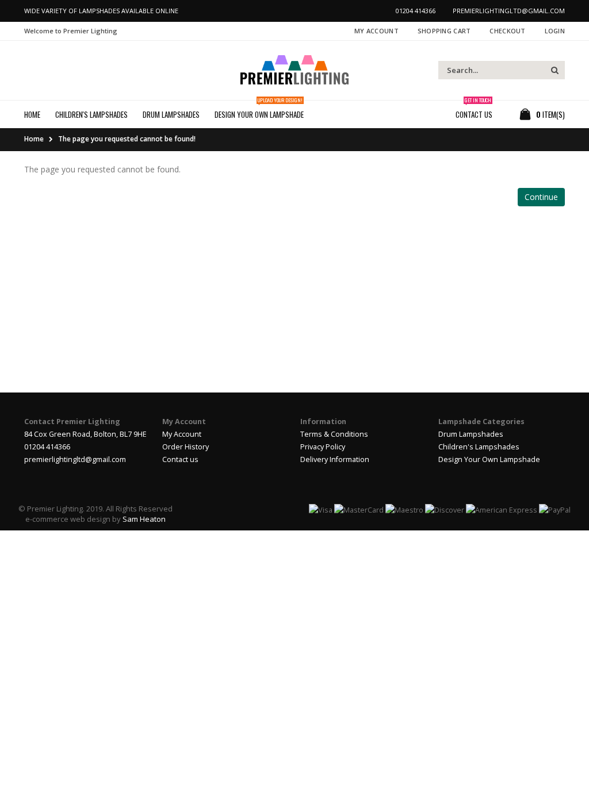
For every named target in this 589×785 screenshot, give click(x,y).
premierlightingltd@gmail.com (75, 459)
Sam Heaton (144, 519)
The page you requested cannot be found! (127, 139)
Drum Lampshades (470, 434)
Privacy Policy (322, 447)
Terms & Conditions (334, 434)
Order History (185, 447)
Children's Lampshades (478, 447)
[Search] (555, 70)
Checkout (507, 30)
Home (34, 139)
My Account (376, 30)
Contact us (180, 459)
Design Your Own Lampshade (489, 459)
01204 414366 (47, 447)
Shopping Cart (444, 30)
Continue (541, 196)
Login (555, 30)
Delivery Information (334, 459)
